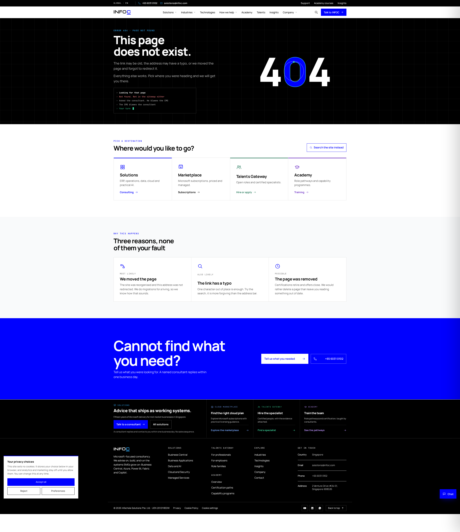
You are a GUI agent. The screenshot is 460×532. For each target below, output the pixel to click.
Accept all (41, 481)
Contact (259, 477)
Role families (218, 466)
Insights (342, 3)
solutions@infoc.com (175, 3)
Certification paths (222, 487)
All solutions (161, 424)
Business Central (177, 454)
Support (305, 3)
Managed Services (178, 477)
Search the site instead (329, 147)
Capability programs (222, 493)
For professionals (221, 454)
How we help (226, 12)
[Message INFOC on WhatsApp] (320, 508)
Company (288, 12)
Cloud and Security (179, 472)
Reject (23, 490)
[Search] (316, 12)
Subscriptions (187, 192)
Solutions (168, 12)
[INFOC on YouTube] (305, 508)
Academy (247, 12)
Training (299, 192)
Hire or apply (244, 192)
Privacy (177, 508)
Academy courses (323, 3)
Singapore (317, 454)
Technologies (207, 12)
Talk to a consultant (128, 424)
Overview (216, 481)
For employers (219, 460)
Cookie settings (210, 508)
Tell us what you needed (279, 359)
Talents (261, 12)
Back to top (334, 508)
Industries (186, 12)
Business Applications (180, 460)
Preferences (58, 490)
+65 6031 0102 (149, 3)
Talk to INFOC (331, 12)
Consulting (127, 192)
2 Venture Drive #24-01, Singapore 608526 (324, 487)
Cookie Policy (191, 508)
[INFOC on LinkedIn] (312, 508)
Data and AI (174, 466)
